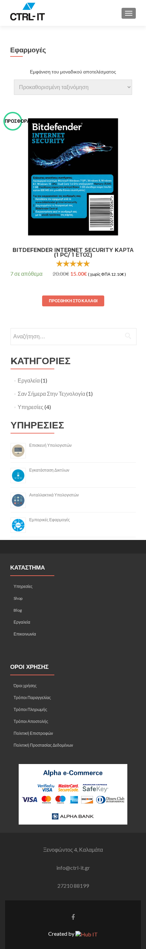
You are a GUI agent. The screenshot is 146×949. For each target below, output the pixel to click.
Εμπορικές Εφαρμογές (49, 519)
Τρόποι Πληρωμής (30, 709)
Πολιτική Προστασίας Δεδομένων (43, 745)
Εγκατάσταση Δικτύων (49, 470)
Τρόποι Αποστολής (31, 721)
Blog (18, 610)
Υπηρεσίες (30, 407)
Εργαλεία (29, 380)
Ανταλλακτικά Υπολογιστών (54, 494)
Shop (18, 598)
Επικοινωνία (25, 634)
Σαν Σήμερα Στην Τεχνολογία (51, 393)
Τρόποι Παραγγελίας (32, 697)
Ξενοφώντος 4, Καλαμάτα (73, 849)
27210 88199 (73, 885)
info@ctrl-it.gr (73, 867)
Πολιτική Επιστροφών (33, 733)
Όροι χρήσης (25, 685)
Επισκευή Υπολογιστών (50, 445)
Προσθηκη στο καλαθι (73, 300)
